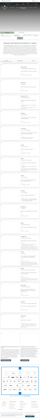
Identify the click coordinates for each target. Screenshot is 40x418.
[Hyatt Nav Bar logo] (6, 1)
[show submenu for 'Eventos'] (25, 8)
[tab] (6, 60)
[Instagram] (21, 409)
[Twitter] (19, 409)
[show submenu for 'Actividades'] (37, 7)
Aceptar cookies (30, 416)
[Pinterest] (20, 409)
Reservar (20, 38)
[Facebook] (18, 409)
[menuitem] (12, 403)
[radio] (7, 33)
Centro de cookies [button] (22, 407)
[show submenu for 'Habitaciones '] (14, 7)
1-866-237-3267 (36, 4)
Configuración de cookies (29, 414)
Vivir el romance (25, 360)
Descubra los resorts (6, 360)
